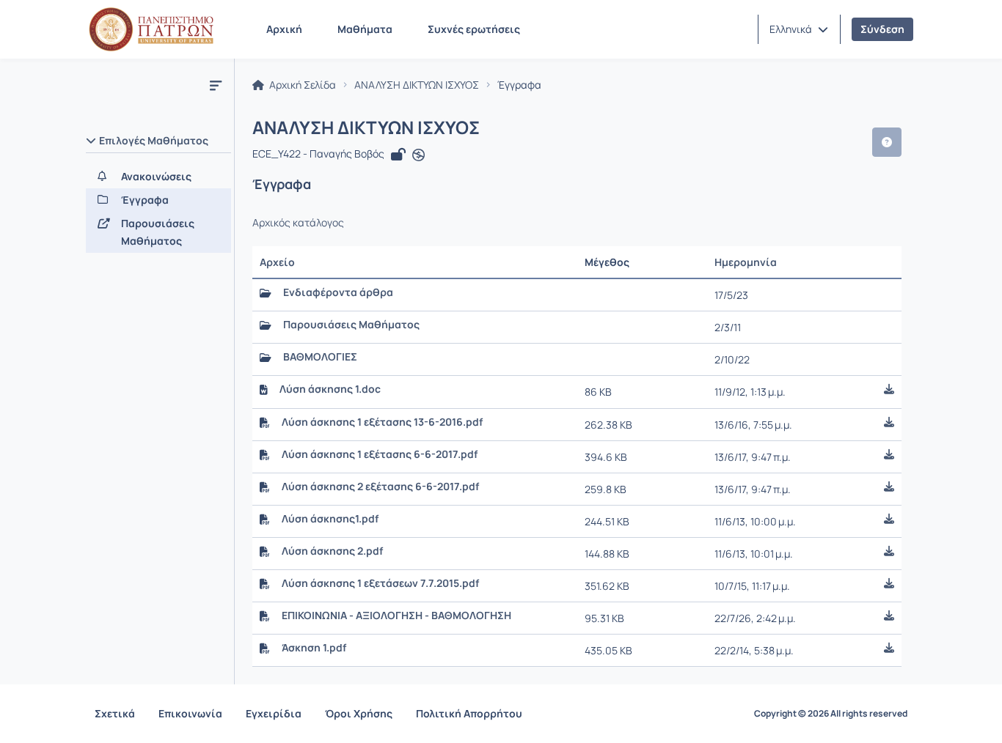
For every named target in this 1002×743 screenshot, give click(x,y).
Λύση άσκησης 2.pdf (332, 551)
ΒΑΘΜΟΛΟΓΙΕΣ (320, 357)
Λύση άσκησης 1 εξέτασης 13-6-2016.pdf (382, 422)
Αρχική (284, 29)
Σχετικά (115, 713)
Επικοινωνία (190, 713)
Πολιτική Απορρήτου (469, 713)
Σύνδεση (882, 29)
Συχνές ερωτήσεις (474, 29)
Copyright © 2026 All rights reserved (830, 714)
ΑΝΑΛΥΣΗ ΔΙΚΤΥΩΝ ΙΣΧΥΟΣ (416, 85)
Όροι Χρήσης (358, 713)
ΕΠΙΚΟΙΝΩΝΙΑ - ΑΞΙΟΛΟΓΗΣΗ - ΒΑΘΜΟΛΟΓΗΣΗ (396, 615)
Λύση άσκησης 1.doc (330, 389)
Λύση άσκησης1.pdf (330, 519)
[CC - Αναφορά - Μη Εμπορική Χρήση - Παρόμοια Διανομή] (418, 155)
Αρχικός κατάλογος (298, 223)
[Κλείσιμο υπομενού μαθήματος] (215, 85)
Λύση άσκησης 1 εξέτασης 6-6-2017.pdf (380, 454)
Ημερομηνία (745, 262)
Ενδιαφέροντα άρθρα (338, 292)
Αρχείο (277, 262)
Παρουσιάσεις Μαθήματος (351, 324)
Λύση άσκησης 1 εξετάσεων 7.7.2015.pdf (380, 583)
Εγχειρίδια (273, 713)
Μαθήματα (364, 29)
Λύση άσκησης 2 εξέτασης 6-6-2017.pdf (380, 486)
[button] (798, 29)
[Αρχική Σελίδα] (151, 29)
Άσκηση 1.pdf (314, 648)
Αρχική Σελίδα (301, 85)
